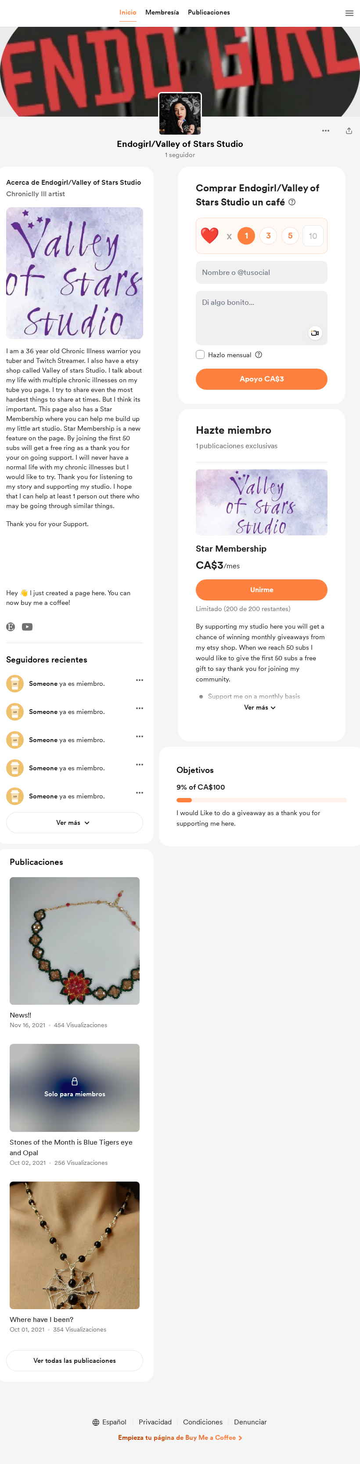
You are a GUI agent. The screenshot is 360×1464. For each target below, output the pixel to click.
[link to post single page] (74, 954)
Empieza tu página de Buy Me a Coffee (177, 1438)
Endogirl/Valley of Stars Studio (180, 144)
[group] (262, 593)
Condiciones (203, 1422)
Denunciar (250, 1422)
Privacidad (155, 1422)
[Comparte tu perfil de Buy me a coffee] (349, 131)
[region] (261, 285)
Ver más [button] (256, 707)
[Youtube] (27, 627)
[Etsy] (10, 626)
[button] (128, 13)
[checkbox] (224, 354)
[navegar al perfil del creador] (180, 114)
